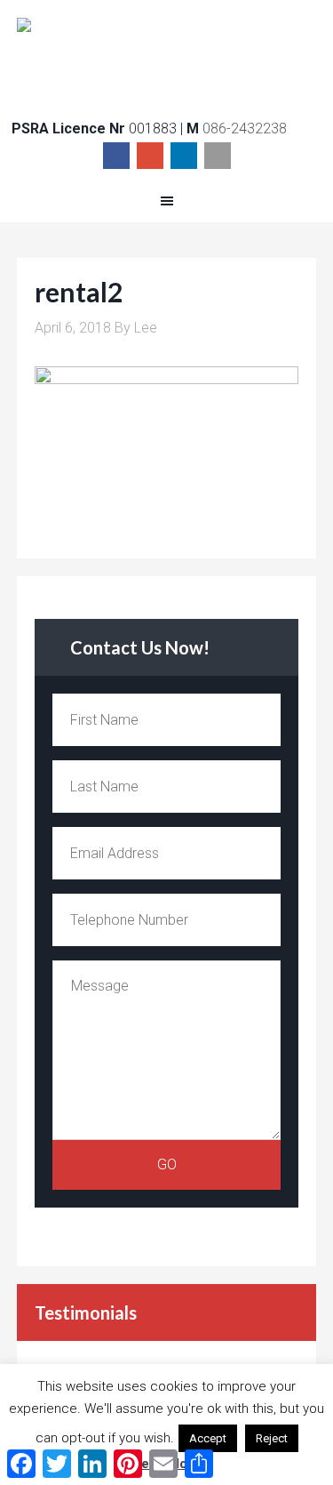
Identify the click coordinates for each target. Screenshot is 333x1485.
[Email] (217, 155)
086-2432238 (244, 128)
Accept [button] (207, 1438)
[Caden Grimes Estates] (167, 54)
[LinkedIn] (183, 155)
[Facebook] (116, 155)
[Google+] (150, 155)
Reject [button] (272, 1438)
